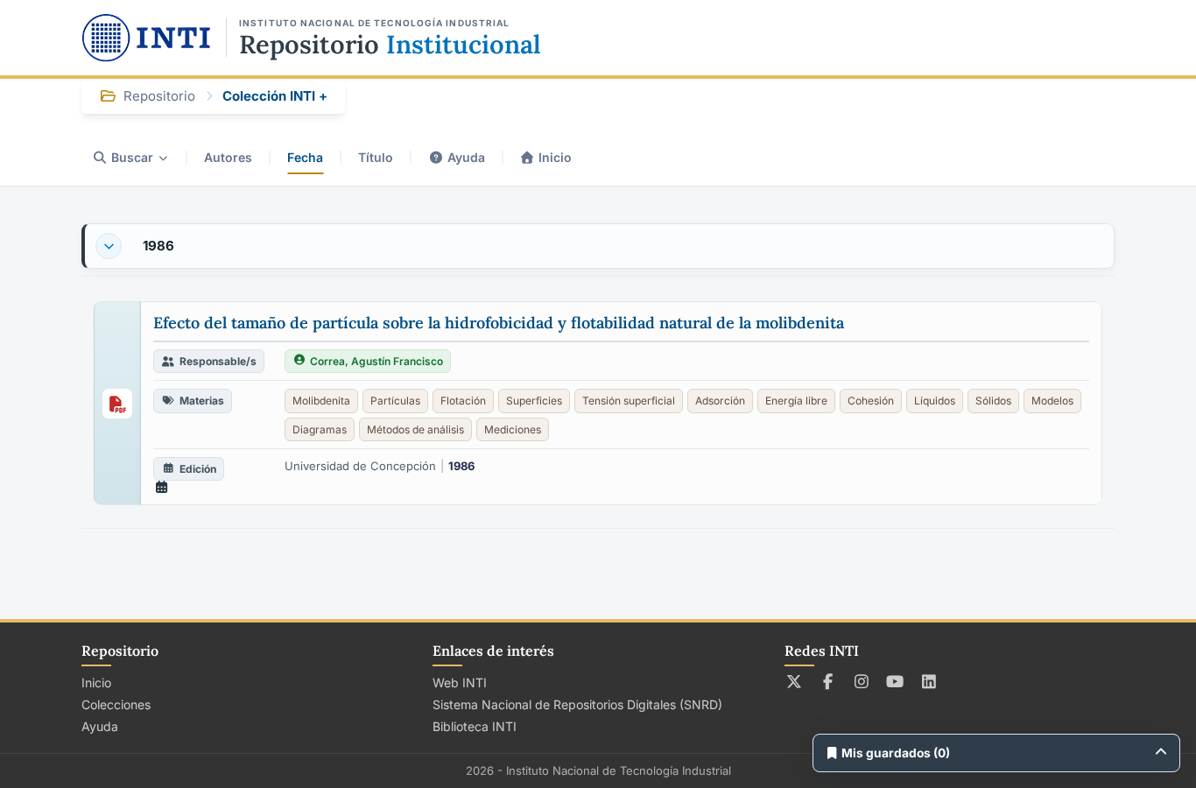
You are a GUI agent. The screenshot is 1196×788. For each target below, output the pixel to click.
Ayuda (466, 157)
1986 (158, 245)
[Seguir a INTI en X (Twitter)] (794, 681)
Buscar (132, 157)
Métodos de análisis (415, 429)
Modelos (1052, 400)
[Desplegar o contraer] (108, 246)
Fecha (305, 157)
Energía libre (796, 400)
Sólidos (993, 400)
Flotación (463, 400)
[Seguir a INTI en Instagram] (862, 681)
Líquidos (934, 400)
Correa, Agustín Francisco (376, 361)
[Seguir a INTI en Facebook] (828, 681)
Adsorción (720, 400)
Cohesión (871, 400)
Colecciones (116, 704)
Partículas (395, 400)
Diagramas (319, 429)
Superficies (534, 400)
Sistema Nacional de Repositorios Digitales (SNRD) (577, 704)
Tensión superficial (628, 400)
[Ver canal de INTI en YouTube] (895, 681)
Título (375, 157)
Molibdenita (321, 400)
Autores (228, 157)
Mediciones (512, 429)
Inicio (555, 157)
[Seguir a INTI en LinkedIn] (929, 681)
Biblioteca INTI (475, 726)
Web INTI (460, 682)
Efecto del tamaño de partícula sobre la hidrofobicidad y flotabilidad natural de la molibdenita (498, 323)
